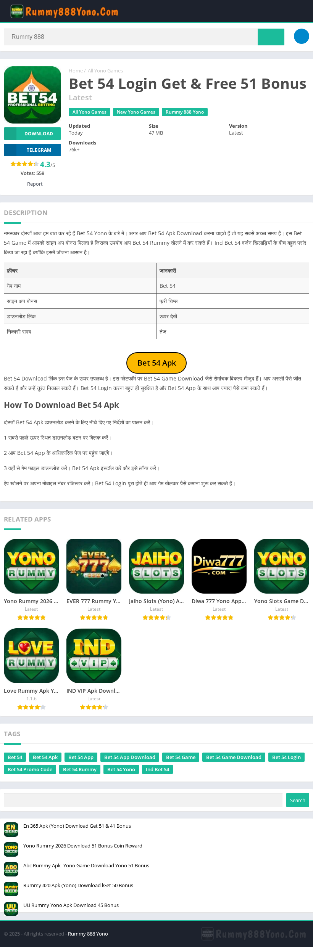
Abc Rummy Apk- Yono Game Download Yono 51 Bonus (86, 865)
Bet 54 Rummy (80, 769)
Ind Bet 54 (157, 769)
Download (38, 133)
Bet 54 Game (180, 757)
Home (76, 70)
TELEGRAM (39, 150)
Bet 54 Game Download (233, 757)
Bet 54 (15, 757)
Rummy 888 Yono (185, 112)
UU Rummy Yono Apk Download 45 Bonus (71, 905)
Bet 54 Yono (121, 769)
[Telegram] (301, 36)
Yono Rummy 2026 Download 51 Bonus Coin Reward (82, 845)
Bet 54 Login (286, 757)
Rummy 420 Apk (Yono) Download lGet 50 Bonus (78, 885)
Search (297, 800)
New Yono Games (136, 112)
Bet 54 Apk (45, 757)
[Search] (271, 37)
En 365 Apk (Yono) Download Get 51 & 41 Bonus (77, 825)
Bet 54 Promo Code (30, 769)
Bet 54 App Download (129, 757)
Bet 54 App (81, 757)
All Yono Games (105, 70)
